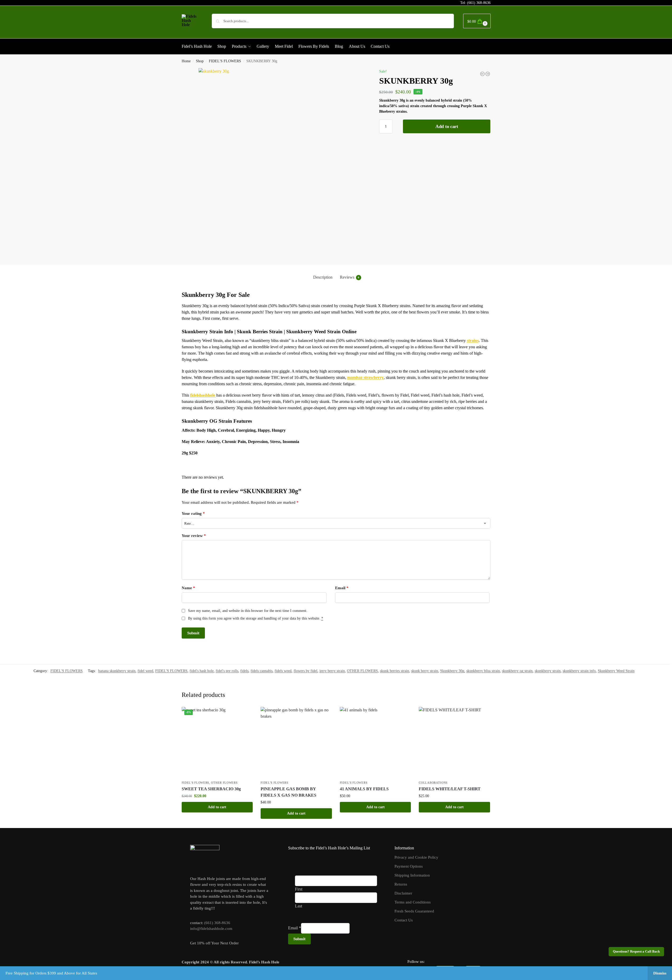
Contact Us (403, 920)
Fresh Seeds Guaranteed (414, 911)
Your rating (193, 513)
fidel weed (145, 671)
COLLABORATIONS (433, 782)
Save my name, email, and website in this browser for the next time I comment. (247, 611)
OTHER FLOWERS (362, 671)
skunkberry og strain (517, 671)
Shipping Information (412, 875)
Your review (194, 536)
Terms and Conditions (412, 902)
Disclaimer (403, 893)
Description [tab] (322, 277)
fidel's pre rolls (227, 671)
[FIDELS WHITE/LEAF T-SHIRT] (454, 742)
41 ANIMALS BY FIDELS (364, 789)
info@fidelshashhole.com (211, 928)
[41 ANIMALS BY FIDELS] (375, 742)
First (298, 889)
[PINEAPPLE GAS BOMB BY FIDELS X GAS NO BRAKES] (296, 742)
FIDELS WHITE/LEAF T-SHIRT (450, 789)
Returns (400, 884)
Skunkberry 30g (452, 671)
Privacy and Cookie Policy (416, 857)
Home (186, 61)
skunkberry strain (548, 671)
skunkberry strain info (579, 671)
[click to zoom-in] (283, 162)
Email (342, 588)
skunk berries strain (394, 671)
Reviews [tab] (349, 277)
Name (188, 588)
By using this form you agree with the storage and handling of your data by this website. (255, 618)
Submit (299, 939)
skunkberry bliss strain (483, 671)
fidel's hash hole (202, 671)
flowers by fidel (305, 671)
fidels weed (283, 671)
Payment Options (408, 866)
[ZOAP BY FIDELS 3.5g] (487, 74)
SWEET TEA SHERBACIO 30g (211, 789)
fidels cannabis (261, 671)
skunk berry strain (424, 671)
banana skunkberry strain (116, 671)
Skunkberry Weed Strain (616, 671)
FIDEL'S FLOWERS (225, 61)
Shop (200, 61)
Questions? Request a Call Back (636, 951)
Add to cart (446, 126)
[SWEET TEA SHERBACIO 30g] (482, 74)
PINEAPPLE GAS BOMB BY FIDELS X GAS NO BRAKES (288, 792)
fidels (244, 671)
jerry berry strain (332, 671)
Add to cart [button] (217, 807)
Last (298, 906)
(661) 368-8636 (479, 3)
